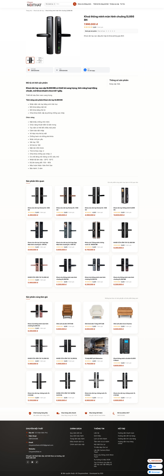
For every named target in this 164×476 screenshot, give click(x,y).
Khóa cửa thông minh (84, 4)
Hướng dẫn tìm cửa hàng (127, 439)
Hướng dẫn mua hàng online (125, 442)
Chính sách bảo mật (77, 444)
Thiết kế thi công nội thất (101, 4)
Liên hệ (96, 433)
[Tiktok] (37, 462)
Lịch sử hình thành (100, 439)
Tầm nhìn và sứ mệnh (101, 441)
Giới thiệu (97, 436)
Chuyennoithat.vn (35, 452)
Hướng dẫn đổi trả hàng (126, 436)
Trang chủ (29, 10)
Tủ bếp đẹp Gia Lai (101, 447)
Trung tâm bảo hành (77, 439)
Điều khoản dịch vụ (77, 441)
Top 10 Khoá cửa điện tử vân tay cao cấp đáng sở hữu (103, 464)
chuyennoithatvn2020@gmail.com (41, 445)
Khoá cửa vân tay (39, 10)
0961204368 (33, 439)
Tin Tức (122, 4)
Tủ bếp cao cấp (114, 4)
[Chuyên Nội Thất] (28, 462)
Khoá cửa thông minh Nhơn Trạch (104, 456)
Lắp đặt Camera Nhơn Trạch (102, 451)
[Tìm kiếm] (74, 4)
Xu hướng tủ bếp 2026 (102, 460)
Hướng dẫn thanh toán (126, 433)
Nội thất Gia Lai (99, 444)
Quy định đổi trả (76, 433)
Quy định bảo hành (77, 436)
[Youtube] (32, 462)
